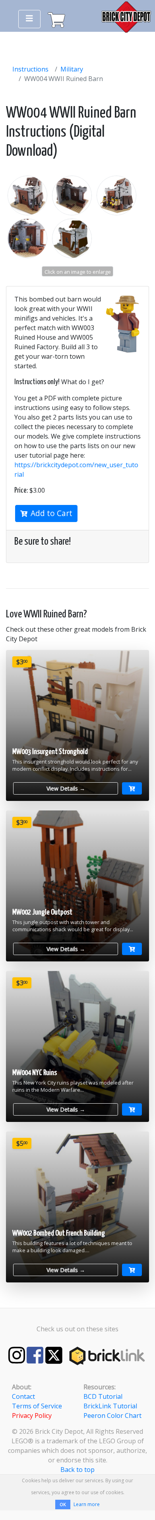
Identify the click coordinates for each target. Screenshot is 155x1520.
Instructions (30, 69)
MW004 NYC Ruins (34, 1073)
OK (63, 1504)
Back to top (77, 1469)
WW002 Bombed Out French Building (58, 1233)
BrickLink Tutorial (110, 1406)
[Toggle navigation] (29, 19)
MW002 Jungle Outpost (42, 912)
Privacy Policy (32, 1415)
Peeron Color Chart (112, 1415)
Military (71, 69)
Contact (23, 1396)
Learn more (87, 1504)
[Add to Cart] (132, 788)
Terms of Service (37, 1406)
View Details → (65, 788)
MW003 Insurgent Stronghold (50, 752)
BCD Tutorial (102, 1396)
